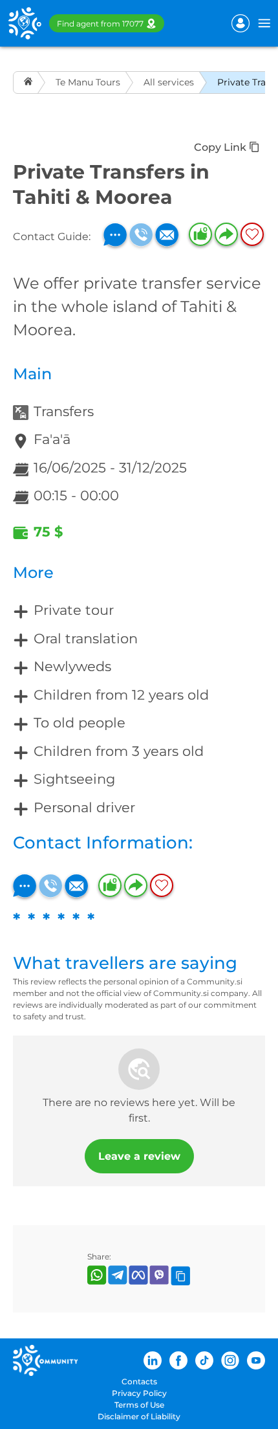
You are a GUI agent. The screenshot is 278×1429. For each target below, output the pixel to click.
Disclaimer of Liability (139, 1416)
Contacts (139, 1381)
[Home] (29, 82)
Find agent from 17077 (100, 23)
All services (169, 82)
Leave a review (139, 1156)
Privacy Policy (139, 1393)
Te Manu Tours (88, 82)
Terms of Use (139, 1405)
